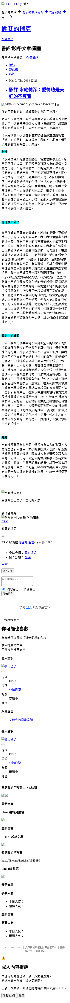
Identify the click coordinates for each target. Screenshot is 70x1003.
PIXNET (17, 947)
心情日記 (32, 57)
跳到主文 (7, 39)
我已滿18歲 (9, 995)
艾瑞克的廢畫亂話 (21, 720)
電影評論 (31, 552)
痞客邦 (23, 542)
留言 (31, 542)
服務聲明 (40, 951)
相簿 (12, 65)
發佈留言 (8, 593)
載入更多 (8, 571)
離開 (21, 995)
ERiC (4, 521)
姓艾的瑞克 (16, 29)
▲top (4, 563)
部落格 (13, 69)
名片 (12, 74)
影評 (28, 557)
